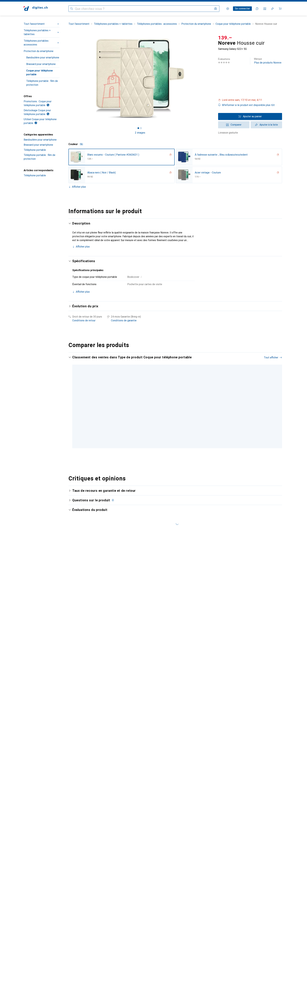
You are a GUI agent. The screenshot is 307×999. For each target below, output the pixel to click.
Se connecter (242, 8)
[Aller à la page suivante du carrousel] (276, 404)
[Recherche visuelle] (215, 8)
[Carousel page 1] (138, 128)
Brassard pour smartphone (41, 64)
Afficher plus (79, 186)
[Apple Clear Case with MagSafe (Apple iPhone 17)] (165, 404)
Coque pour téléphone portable (39, 72)
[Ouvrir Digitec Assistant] (257, 8)
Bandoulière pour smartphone (42, 57)
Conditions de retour (83, 320)
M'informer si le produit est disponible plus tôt (248, 105)
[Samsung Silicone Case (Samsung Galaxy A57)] (282, 404)
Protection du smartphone (38, 51)
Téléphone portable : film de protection (42, 82)
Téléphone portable (35, 149)
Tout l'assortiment (34, 23)
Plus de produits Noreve (267, 61)
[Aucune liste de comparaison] (264, 8)
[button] (250, 100)
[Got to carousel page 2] (141, 128)
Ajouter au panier (252, 116)
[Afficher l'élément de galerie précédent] (68, 78)
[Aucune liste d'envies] (272, 8)
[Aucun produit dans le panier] (280, 8)
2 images (140, 132)
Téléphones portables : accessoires (37, 42)
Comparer (236, 124)
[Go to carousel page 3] (177, 450)
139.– (225, 38)
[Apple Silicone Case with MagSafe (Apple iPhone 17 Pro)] (243, 404)
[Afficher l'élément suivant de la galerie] (212, 78)
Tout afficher (271, 357)
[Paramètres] (227, 8)
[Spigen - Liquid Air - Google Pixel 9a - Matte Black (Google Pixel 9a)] (204, 404)
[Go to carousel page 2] (175, 450)
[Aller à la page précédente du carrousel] (74, 404)
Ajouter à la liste (269, 124)
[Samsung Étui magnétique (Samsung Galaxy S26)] (126, 404)
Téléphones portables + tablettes (37, 32)
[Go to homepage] (36, 8)
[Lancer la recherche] (71, 8)
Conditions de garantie (124, 320)
